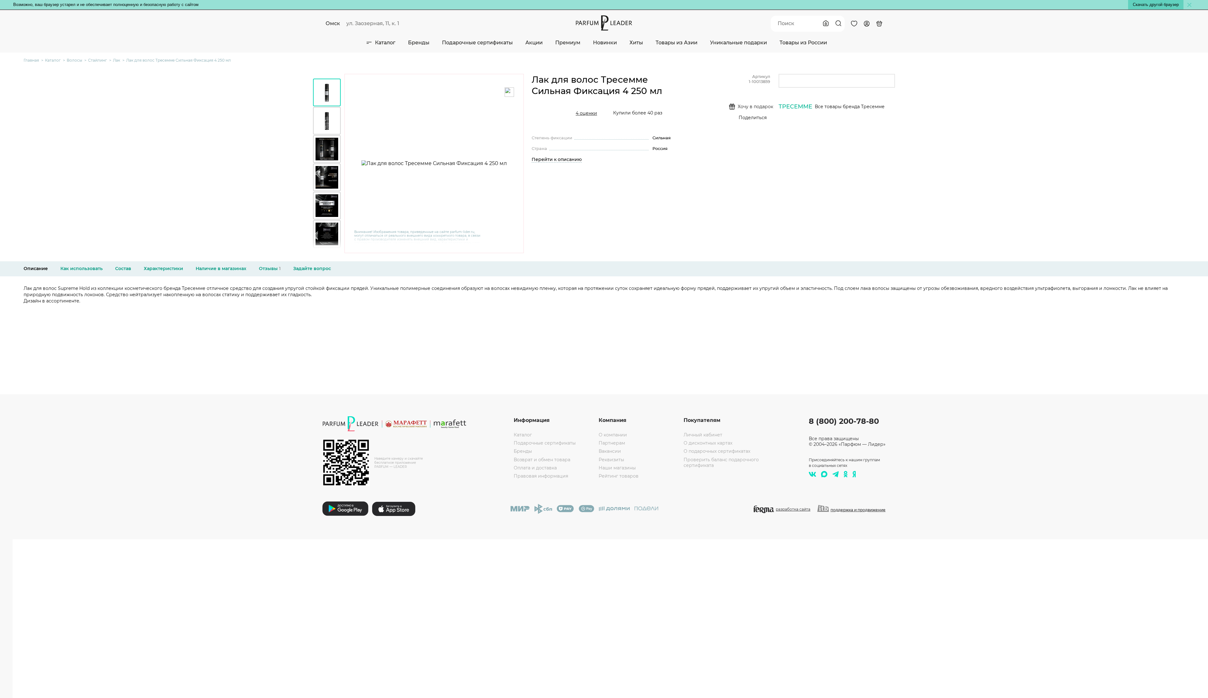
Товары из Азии (676, 43)
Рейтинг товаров (619, 476)
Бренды (418, 43)
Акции (534, 43)
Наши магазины (617, 468)
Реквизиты (611, 460)
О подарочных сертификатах (717, 451)
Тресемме (795, 106)
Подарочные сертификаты (477, 43)
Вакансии (610, 451)
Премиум (567, 43)
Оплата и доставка (535, 468)
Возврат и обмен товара (542, 460)
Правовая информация (541, 476)
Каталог (385, 43)
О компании (613, 435)
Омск (333, 23)
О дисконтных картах (708, 443)
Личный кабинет (703, 435)
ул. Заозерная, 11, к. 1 (372, 23)
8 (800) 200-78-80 (844, 421)
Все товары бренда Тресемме (850, 106)
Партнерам (612, 443)
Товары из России (803, 43)
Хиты (636, 43)
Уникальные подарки (738, 43)
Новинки (605, 43)
